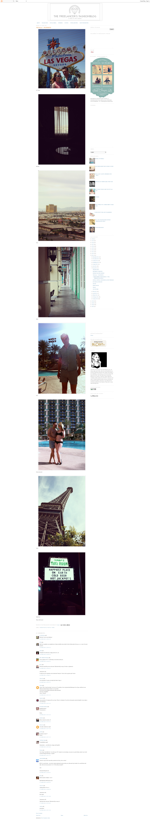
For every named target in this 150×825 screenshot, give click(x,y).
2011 (93, 255)
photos (49, 627)
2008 (93, 304)
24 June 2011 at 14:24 (45, 714)
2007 (93, 306)
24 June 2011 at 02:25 (45, 654)
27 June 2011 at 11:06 (45, 796)
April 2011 (95, 293)
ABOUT (38, 22)
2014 (93, 249)
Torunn (41, 750)
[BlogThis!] (64, 625)
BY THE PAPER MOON (99, 227)
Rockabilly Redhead (43, 706)
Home (62, 815)
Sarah (41, 650)
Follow (92, 335)
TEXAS (94, 287)
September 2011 (96, 262)
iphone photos (43, 627)
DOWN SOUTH (96, 285)
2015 (93, 248)
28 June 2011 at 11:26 (45, 810)
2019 (93, 240)
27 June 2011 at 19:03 (45, 803)
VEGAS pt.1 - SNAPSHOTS (43, 27)
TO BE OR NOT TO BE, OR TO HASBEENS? (103, 212)
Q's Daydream (42, 635)
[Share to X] (66, 625)
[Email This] (63, 625)
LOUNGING (97, 197)
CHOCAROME (42, 758)
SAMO (41, 731)
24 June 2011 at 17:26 (45, 728)
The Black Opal (42, 740)
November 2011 (96, 258)
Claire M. (41, 678)
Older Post (86, 815)
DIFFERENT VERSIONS (97, 271)
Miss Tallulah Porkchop (44, 657)
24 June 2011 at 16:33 (45, 721)
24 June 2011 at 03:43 (45, 668)
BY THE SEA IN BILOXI (97, 281)
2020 (93, 238)
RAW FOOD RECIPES (84, 22)
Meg (40, 775)
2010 (93, 301)
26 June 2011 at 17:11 (45, 755)
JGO (40, 642)
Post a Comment (39, 813)
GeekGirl (41, 718)
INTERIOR (60, 22)
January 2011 (95, 298)
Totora (41, 685)
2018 (93, 242)
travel (53, 627)
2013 (93, 251)
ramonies (41, 698)
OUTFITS (66, 22)
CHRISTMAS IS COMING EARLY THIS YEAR (104, 181)
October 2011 (95, 260)
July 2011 (95, 266)
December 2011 (96, 257)
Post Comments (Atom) (45, 818)
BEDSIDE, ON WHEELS (99, 158)
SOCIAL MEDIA (53, 22)
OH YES (94, 283)
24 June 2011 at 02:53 (45, 661)
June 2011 (95, 267)
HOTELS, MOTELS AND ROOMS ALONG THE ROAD (103, 280)
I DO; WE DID (95, 289)
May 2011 (95, 291)
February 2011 (96, 297)
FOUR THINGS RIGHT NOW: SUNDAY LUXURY (104, 166)
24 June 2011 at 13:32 (45, 695)
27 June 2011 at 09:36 (45, 789)
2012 (93, 253)
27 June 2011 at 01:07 (45, 782)
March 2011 (95, 295)
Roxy (41, 664)
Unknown (41, 724)
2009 (93, 302)
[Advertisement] (102, 320)
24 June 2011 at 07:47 (45, 682)
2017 (93, 244)
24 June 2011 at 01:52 (45, 647)
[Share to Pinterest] (69, 625)
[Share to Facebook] (67, 625)
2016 (93, 246)
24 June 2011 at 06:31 (45, 675)
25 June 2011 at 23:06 (45, 746)
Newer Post (38, 815)
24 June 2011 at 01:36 (45, 639)
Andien (41, 806)
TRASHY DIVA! (96, 269)
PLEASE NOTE (45, 22)
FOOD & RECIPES (74, 22)
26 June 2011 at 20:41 (45, 772)
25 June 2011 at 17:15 (45, 737)
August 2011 (95, 264)
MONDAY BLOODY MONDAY (98, 273)
